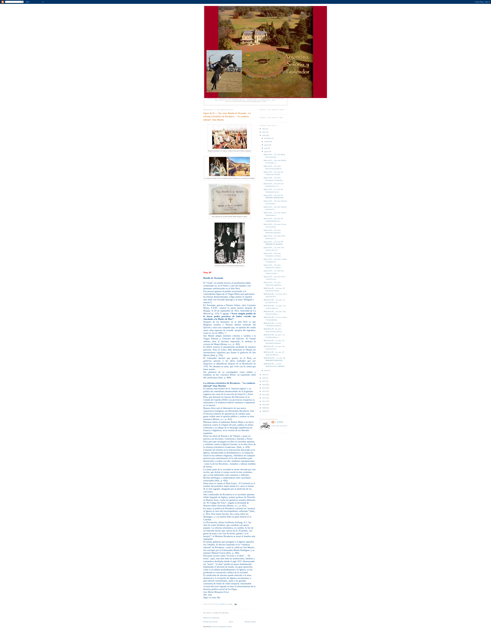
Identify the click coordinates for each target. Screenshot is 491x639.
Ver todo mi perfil (280, 426)
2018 (264, 378)
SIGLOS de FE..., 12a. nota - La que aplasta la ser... (274, 301)
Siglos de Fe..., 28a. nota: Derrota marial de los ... (275, 208)
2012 (264, 398)
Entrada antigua (250, 621)
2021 (264, 132)
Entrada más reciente (210, 621)
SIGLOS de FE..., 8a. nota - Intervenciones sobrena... (273, 330)
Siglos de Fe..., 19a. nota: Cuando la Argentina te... (275, 260)
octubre (267, 141)
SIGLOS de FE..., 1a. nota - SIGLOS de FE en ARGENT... (275, 365)
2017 (264, 381)
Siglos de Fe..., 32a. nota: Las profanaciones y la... (274, 184)
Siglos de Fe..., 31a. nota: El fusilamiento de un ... (273, 190)
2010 (264, 404)
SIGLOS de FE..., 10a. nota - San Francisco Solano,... (275, 312)
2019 (264, 374)
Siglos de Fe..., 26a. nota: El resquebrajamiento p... (273, 219)
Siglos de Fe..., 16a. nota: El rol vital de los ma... (274, 277)
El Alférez (278, 422)
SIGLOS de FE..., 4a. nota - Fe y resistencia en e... (274, 347)
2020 (264, 135)
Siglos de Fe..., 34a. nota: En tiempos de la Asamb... (273, 173)
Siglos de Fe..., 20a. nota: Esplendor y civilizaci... (273, 254)
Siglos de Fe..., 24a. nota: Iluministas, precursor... (272, 231)
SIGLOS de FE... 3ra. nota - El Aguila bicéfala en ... (274, 353)
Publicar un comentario (211, 618)
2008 (264, 411)
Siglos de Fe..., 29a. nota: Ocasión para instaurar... (275, 202)
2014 (264, 391)
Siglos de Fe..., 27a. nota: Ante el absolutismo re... (275, 213)
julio (266, 148)
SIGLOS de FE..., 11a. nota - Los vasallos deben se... (275, 306)
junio (266, 151)
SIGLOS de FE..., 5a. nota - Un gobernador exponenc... (274, 341)
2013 (264, 394)
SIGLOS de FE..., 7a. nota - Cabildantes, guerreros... (273, 324)
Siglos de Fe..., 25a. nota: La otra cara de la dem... (275, 225)
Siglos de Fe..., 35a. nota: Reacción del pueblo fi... (273, 167)
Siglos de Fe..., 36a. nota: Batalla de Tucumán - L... (275, 161)
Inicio (231, 621)
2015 (264, 388)
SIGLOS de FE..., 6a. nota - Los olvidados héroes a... (274, 336)
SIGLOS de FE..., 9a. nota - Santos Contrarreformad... (275, 318)
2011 (264, 401)
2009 (264, 408)
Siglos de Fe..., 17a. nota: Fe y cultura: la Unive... (274, 272)
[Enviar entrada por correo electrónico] (235, 604)
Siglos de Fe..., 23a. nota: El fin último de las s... (274, 237)
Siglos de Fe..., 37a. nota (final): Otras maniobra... (274, 155)
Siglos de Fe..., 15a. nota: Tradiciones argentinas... (273, 283)
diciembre (268, 138)
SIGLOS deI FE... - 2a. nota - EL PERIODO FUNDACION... (274, 359)
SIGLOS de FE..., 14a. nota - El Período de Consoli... (274, 289)
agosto (266, 145)
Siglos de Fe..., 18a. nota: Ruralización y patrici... (273, 266)
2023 (264, 129)
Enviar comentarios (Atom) (222, 626)
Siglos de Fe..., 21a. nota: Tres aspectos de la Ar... (274, 248)
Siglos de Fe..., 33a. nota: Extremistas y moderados (273, 178)
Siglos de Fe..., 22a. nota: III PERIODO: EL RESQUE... (273, 243)
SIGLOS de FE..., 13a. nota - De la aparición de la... (275, 295)
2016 (264, 384)
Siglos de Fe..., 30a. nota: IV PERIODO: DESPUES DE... (274, 196)
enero (266, 370)
